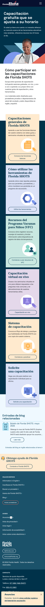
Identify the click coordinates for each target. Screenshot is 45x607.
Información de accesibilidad (13, 530)
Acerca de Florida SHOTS (12, 493)
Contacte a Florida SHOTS (19, 466)
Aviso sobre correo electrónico (13, 534)
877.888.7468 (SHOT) (18, 583)
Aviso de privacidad (10, 522)
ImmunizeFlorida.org (11, 556)
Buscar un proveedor (10, 489)
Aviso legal (6, 526)
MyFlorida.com (9, 551)
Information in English (11, 481)
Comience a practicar (22, 357)
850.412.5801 (11, 587)
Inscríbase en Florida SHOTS (13, 485)
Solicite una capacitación (22, 402)
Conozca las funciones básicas (22, 157)
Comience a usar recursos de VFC (22, 261)
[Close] (41, 594)
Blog (4, 498)
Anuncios (7, 517)
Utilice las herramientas (22, 209)
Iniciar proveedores (10, 502)
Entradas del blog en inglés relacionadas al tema (23, 447)
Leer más (19, 440)
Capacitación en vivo (22, 312)
